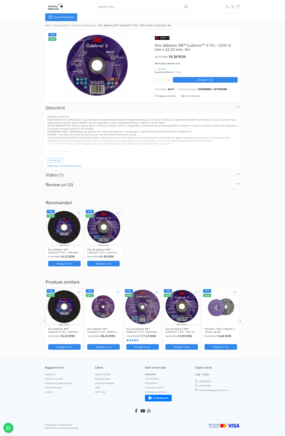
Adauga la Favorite (166, 95)
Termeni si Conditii (54, 378)
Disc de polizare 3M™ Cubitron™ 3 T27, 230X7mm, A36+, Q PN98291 (141, 330)
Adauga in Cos (205, 79)
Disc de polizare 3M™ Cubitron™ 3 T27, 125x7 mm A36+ (102, 251)
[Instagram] (149, 411)
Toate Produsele (63, 17)
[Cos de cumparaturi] (238, 7)
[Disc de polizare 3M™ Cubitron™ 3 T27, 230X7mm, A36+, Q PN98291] (142, 306)
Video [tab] (54, 175)
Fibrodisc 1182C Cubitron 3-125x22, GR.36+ (220, 330)
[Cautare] (186, 6)
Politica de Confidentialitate (58, 383)
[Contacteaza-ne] (228, 7)
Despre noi (50, 374)
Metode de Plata (103, 374)
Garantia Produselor (105, 383)
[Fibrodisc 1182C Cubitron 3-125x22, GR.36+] (220, 306)
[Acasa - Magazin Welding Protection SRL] (61, 6)
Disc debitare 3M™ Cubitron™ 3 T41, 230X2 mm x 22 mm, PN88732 (102, 330)
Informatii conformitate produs (64, 165)
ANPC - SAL (100, 391)
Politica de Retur (103, 378)
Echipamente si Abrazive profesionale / (76, 25)
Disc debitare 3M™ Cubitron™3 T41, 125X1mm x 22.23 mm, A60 (64, 251)
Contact (49, 391)
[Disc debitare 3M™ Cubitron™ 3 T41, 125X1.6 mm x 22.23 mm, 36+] (97, 65)
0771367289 (205, 385)
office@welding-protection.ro (213, 390)
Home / (49, 25)
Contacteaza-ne (160, 398)
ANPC (97, 387)
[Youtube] (142, 411)
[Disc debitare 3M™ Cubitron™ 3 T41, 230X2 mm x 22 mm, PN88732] (103, 306)
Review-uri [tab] (59, 185)
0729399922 (205, 381)
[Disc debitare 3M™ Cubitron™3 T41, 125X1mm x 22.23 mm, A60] (64, 227)
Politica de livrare (53, 387)
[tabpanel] (97, 65)
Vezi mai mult (55, 160)
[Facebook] (136, 411)
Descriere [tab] (55, 108)
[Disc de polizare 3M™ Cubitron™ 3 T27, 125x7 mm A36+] (103, 227)
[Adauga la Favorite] (79, 213)
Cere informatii (192, 95)
